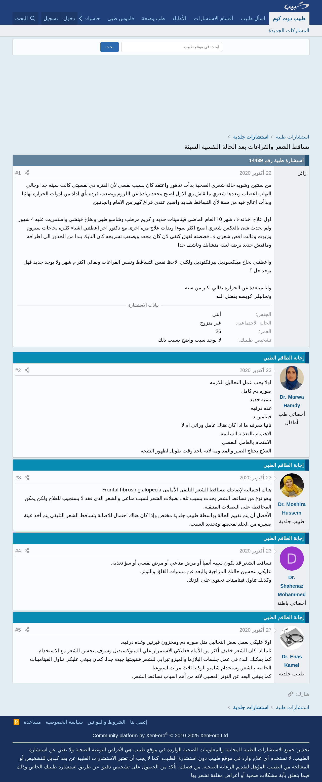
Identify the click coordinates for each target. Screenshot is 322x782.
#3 (18, 477)
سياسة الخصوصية (64, 722)
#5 (18, 630)
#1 (18, 173)
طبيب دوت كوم (289, 18)
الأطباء (179, 18)
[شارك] (27, 173)
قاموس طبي (120, 18)
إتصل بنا (138, 722)
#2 (18, 370)
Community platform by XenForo (161, 735)
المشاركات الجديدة (289, 30)
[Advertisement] (161, 93)
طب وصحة (153, 18)
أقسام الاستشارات (213, 18)
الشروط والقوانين (107, 722)
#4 (18, 551)
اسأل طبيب (253, 18)
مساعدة (32, 722)
